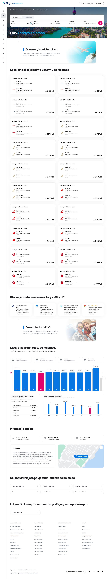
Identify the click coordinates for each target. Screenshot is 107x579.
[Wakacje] (3, 20)
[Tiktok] (102, 571)
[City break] (3, 39)
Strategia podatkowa (87, 542)
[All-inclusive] (3, 34)
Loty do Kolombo (31, 9)
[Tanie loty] (3, 15)
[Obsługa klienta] (3, 62)
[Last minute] (3, 30)
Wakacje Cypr (61, 529)
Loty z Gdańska (38, 548)
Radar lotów (13, 542)
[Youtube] (93, 571)
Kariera (84, 533)
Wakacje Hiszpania (63, 533)
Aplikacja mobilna (14, 536)
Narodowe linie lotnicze (15, 548)
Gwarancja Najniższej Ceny (17, 529)
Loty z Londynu (23, 9)
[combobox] (18, 23)
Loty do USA (37, 536)
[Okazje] (3, 48)
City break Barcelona (63, 545)
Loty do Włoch (37, 526)
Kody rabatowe (13, 558)
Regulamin (12, 570)
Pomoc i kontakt (86, 548)
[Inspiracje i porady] (3, 58)
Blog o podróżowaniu (15, 526)
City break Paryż (62, 548)
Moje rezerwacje (86, 545)
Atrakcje (12, 539)
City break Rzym (62, 542)
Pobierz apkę (86, 3)
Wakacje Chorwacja (63, 539)
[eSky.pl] (10, 9)
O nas (83, 526)
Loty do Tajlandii (38, 539)
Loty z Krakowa (38, 545)
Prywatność (33, 570)
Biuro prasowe (85, 529)
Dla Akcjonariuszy (86, 539)
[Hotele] (3, 44)
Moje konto (99, 3)
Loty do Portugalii (38, 529)
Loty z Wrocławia (38, 551)
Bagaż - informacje (14, 554)
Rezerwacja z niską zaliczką (17, 533)
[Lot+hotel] (3, 11)
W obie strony (16, 17)
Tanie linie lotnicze (14, 545)
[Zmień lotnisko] (31, 23)
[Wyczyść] (27, 23)
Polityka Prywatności (22, 570)
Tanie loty (15, 9)
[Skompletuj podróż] (3, 53)
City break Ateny (62, 554)
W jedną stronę (28, 17)
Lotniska (12, 551)
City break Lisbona (62, 551)
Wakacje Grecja (62, 536)
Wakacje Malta (62, 526)
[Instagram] (97, 571)
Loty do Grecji (37, 533)
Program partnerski (87, 536)
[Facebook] (89, 571)
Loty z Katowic (37, 554)
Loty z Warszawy (38, 542)
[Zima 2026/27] (3, 25)
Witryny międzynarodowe (75, 571)
